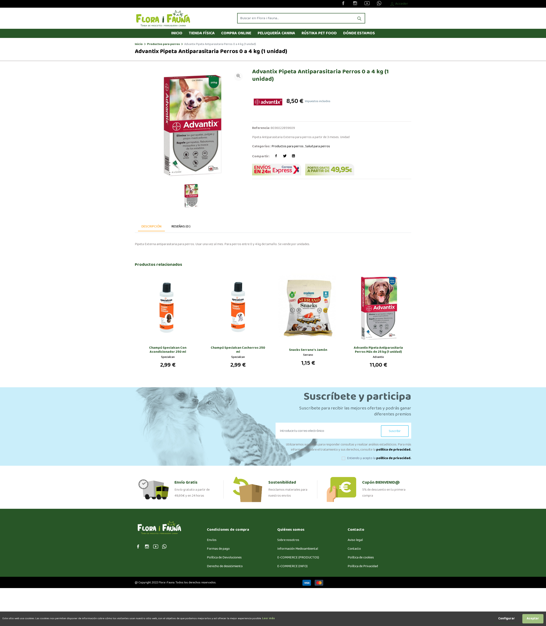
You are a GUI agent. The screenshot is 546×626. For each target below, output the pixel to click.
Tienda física (202, 33)
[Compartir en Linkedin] (293, 156)
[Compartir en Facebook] (276, 156)
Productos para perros (163, 44)
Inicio (176, 33)
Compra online (236, 33)
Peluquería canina (276, 33)
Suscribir (395, 431)
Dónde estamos (359, 33)
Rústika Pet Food (319, 33)
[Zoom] (238, 76)
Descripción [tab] (151, 226)
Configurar (506, 618)
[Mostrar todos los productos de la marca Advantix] (269, 102)
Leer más (268, 618)
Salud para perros (317, 146)
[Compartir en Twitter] (285, 156)
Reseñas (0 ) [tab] (180, 226)
